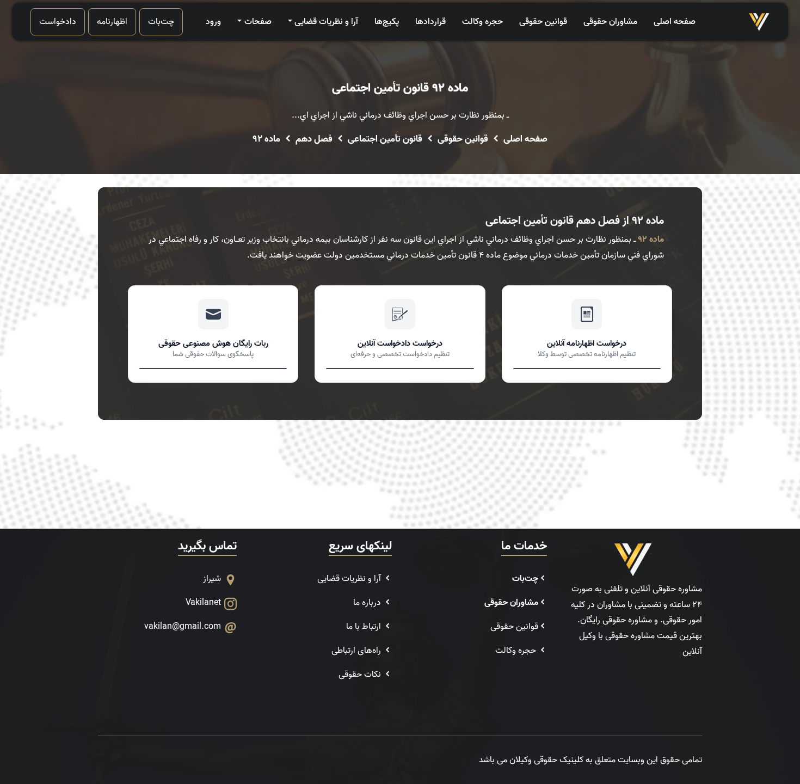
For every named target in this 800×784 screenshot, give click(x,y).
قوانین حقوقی (543, 21)
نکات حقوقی (361, 674)
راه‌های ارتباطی (357, 650)
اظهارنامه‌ (112, 22)
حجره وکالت (482, 21)
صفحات (257, 21)
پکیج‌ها (386, 21)
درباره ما (368, 602)
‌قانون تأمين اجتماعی (385, 139)
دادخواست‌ (57, 22)
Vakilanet (203, 602)
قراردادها (430, 21)
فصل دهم (314, 139)
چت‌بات (161, 22)
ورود (213, 21)
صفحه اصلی (675, 21)
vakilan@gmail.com (182, 626)
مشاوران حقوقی (610, 21)
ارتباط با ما (364, 626)
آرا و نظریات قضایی (326, 21)
